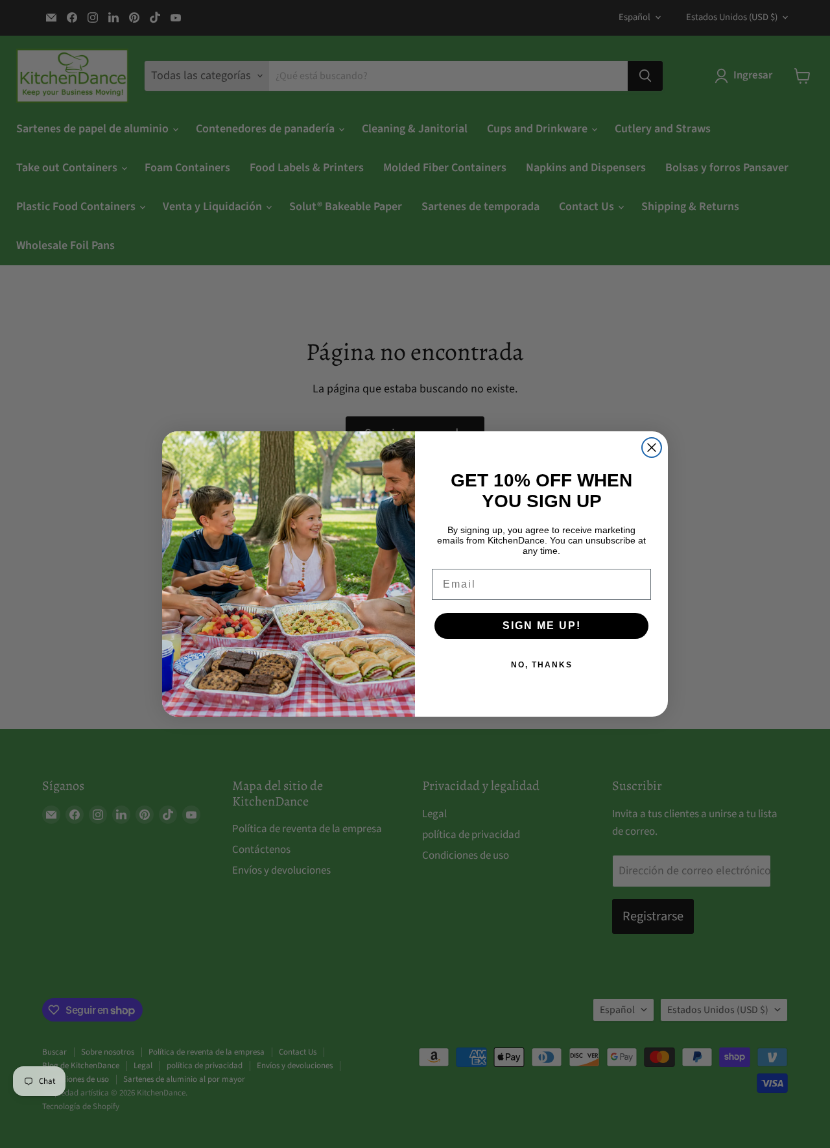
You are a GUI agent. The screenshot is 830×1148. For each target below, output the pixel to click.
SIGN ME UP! (542, 625)
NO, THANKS (542, 664)
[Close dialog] (651, 447)
